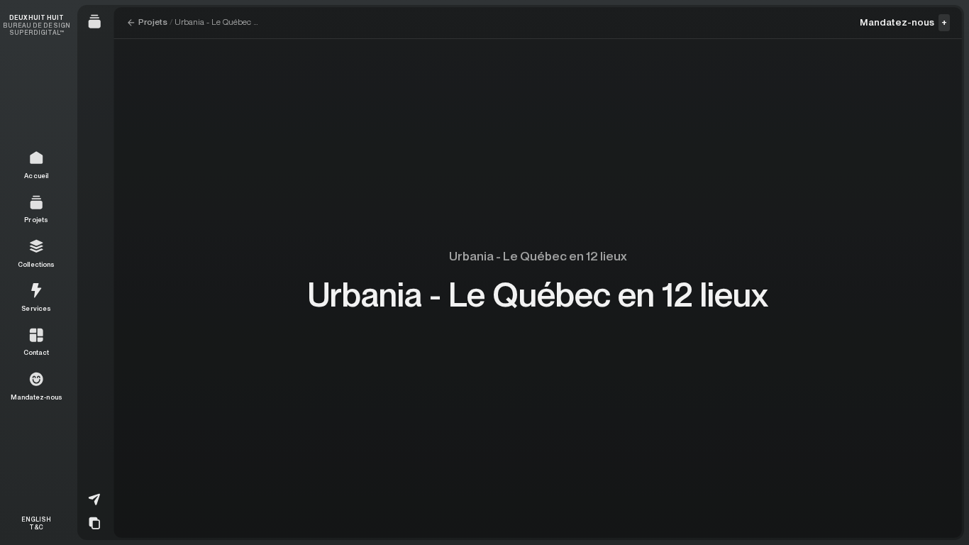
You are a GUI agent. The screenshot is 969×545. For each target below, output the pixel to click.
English (36, 519)
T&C (36, 527)
